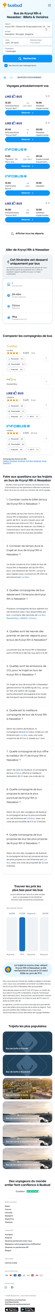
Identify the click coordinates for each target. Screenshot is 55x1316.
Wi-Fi (32, 416)
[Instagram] (6, 1287)
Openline (7, 463)
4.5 (22, 406)
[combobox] (27, 25)
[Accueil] (5, 77)
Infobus (10, 430)
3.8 (37, 449)
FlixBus (6, 461)
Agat (44, 461)
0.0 (22, 359)
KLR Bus (29, 461)
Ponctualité (15, 364)
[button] (46, 29)
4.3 (23, 444)
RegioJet (37, 461)
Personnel (15, 359)
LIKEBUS (10, 397)
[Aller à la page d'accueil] (12, 5)
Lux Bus (10, 350)
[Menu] (49, 5)
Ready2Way (12, 384)
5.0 (21, 369)
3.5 (23, 411)
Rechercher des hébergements (22, 65)
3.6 (37, 416)
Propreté (14, 369)
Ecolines (21, 461)
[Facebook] (13, 1287)
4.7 (21, 416)
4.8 (21, 449)
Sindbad (13, 461)
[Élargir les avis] (46, 358)
